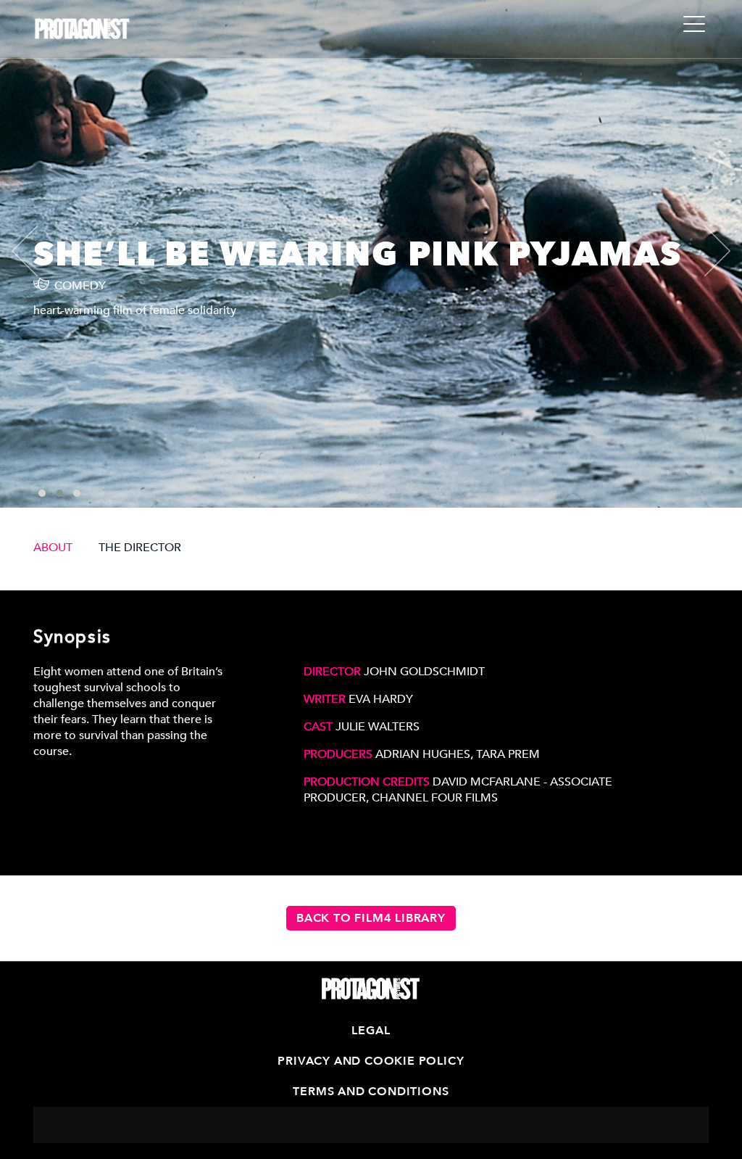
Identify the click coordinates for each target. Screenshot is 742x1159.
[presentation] (37, 251)
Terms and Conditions (371, 1092)
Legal (370, 1031)
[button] (42, 493)
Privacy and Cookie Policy (371, 1061)
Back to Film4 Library (371, 918)
